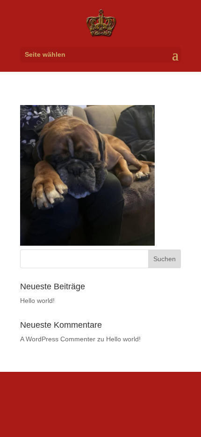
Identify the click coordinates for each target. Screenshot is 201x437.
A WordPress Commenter (57, 339)
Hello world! (37, 300)
